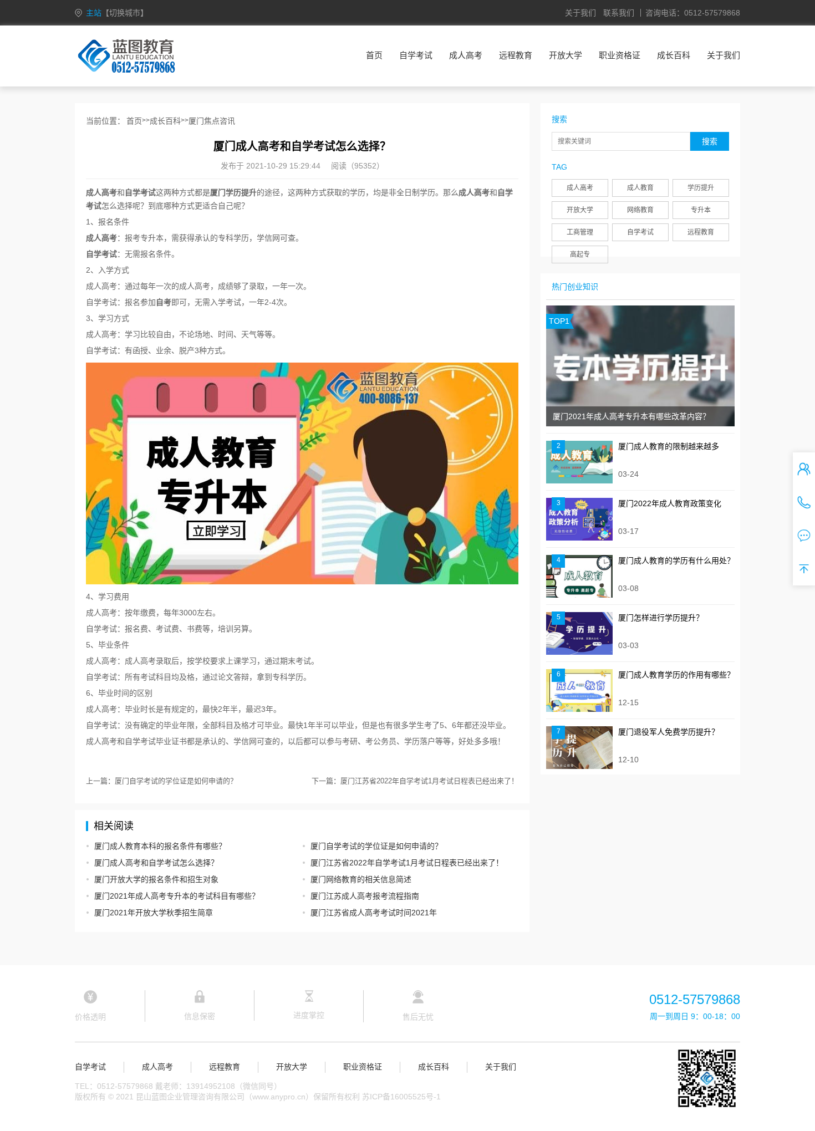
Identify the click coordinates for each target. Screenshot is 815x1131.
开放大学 (565, 55)
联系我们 (618, 12)
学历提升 (700, 188)
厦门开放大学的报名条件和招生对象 (156, 879)
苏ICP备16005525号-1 (401, 1096)
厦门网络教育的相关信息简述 (360, 879)
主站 (117, 12)
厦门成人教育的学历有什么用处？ (676, 560)
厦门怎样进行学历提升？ (661, 617)
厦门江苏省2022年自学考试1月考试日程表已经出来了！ (429, 781)
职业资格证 (619, 55)
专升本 (701, 210)
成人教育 (640, 188)
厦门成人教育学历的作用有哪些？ (676, 674)
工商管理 (580, 232)
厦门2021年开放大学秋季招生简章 (153, 912)
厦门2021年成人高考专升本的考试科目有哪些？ (176, 895)
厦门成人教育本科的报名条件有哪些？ (160, 846)
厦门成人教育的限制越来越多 (668, 446)
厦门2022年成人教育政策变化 (669, 503)
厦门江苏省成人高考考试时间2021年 (373, 912)
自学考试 (415, 55)
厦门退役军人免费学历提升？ (668, 731)
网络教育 (640, 210)
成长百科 (673, 55)
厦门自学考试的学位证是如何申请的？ (176, 781)
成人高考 (465, 55)
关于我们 (580, 12)
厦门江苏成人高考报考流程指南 (364, 895)
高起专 (580, 254)
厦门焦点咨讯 (212, 120)
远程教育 (515, 55)
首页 (374, 55)
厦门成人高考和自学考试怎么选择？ (156, 862)
